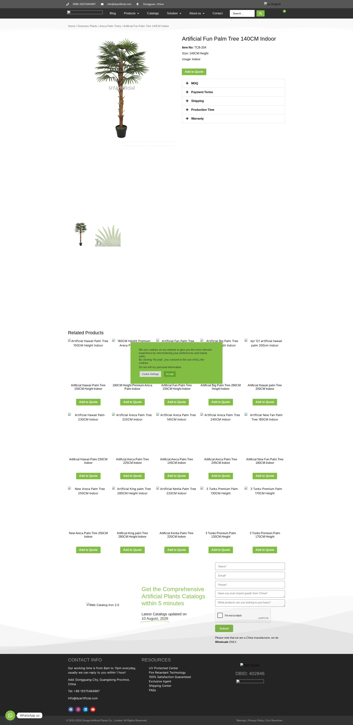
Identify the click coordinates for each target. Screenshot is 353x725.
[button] (233, 83)
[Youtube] (93, 709)
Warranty (197, 118)
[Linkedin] (85, 709)
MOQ (194, 83)
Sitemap (241, 720)
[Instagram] (78, 709)
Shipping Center (160, 686)
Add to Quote (194, 71)
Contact (218, 13)
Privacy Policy (256, 720)
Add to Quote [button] (88, 402)
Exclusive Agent (160, 681)
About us (195, 13)
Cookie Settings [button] (150, 374)
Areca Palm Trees (110, 26)
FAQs (152, 690)
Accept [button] (170, 374)
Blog (113, 13)
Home (71, 26)
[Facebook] (71, 709)
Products (130, 13)
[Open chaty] (10, 715)
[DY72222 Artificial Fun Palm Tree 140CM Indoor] (121, 88)
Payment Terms (202, 92)
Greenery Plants (87, 26)
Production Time (202, 109)
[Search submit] (260, 13)
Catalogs (153, 13)
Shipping (197, 100)
